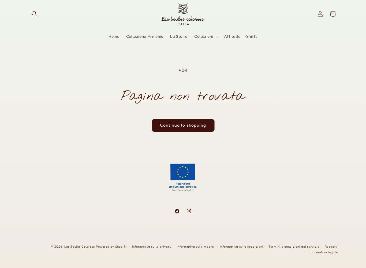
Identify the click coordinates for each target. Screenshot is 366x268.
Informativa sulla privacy (151, 246)
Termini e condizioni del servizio (293, 246)
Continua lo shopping (183, 125)
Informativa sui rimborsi (196, 246)
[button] (34, 14)
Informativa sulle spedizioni (241, 246)
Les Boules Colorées (79, 246)
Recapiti (331, 246)
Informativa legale (323, 252)
